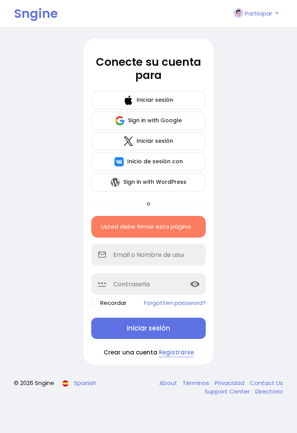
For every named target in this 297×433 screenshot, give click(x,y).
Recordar (113, 303)
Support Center (228, 391)
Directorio (269, 391)
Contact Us (266, 383)
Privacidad (230, 383)
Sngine (36, 13)
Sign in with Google (154, 120)
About (169, 383)
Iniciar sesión (154, 100)
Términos (197, 383)
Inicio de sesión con (154, 161)
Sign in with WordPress (154, 182)
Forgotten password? (175, 303)
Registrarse (176, 352)
